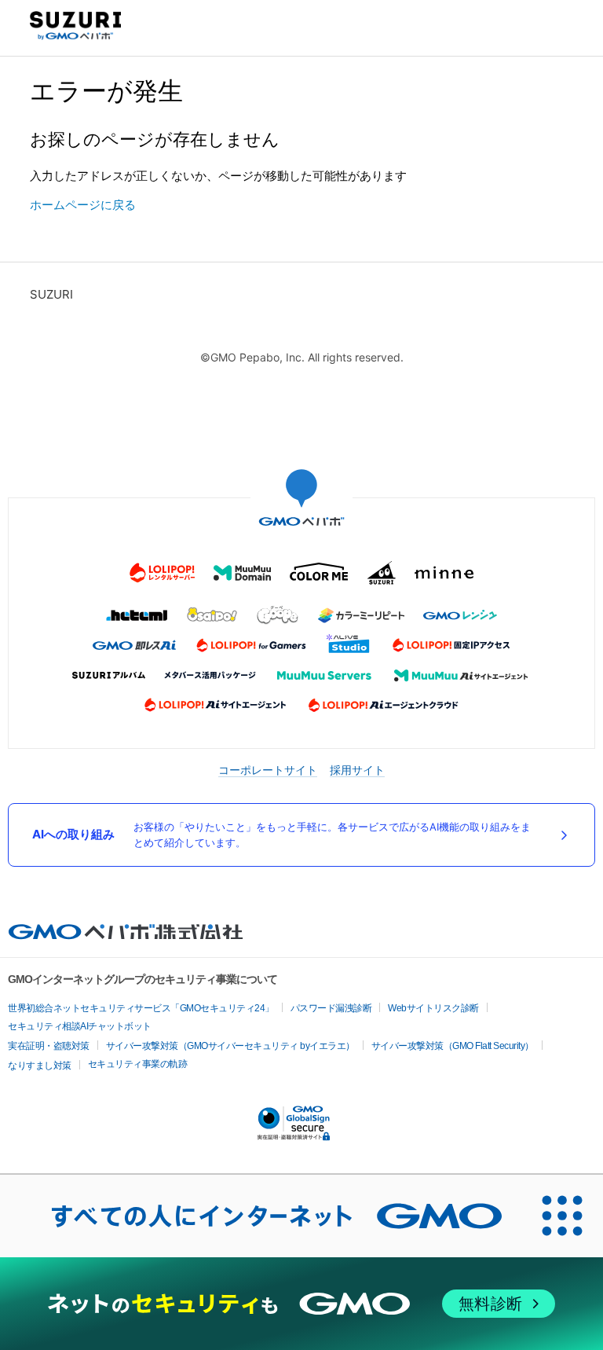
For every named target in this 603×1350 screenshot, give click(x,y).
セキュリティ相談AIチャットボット (80, 1026)
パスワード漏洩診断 (331, 1008)
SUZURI (51, 294)
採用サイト (357, 769)
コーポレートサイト (267, 769)
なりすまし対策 (39, 1065)
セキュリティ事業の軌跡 (138, 1063)
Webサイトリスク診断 (433, 1008)
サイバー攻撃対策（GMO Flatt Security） (452, 1045)
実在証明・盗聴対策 (49, 1045)
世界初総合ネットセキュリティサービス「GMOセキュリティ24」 (141, 1008)
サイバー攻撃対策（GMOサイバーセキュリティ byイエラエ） (230, 1045)
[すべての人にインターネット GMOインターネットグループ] (260, 1215)
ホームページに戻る (83, 204)
